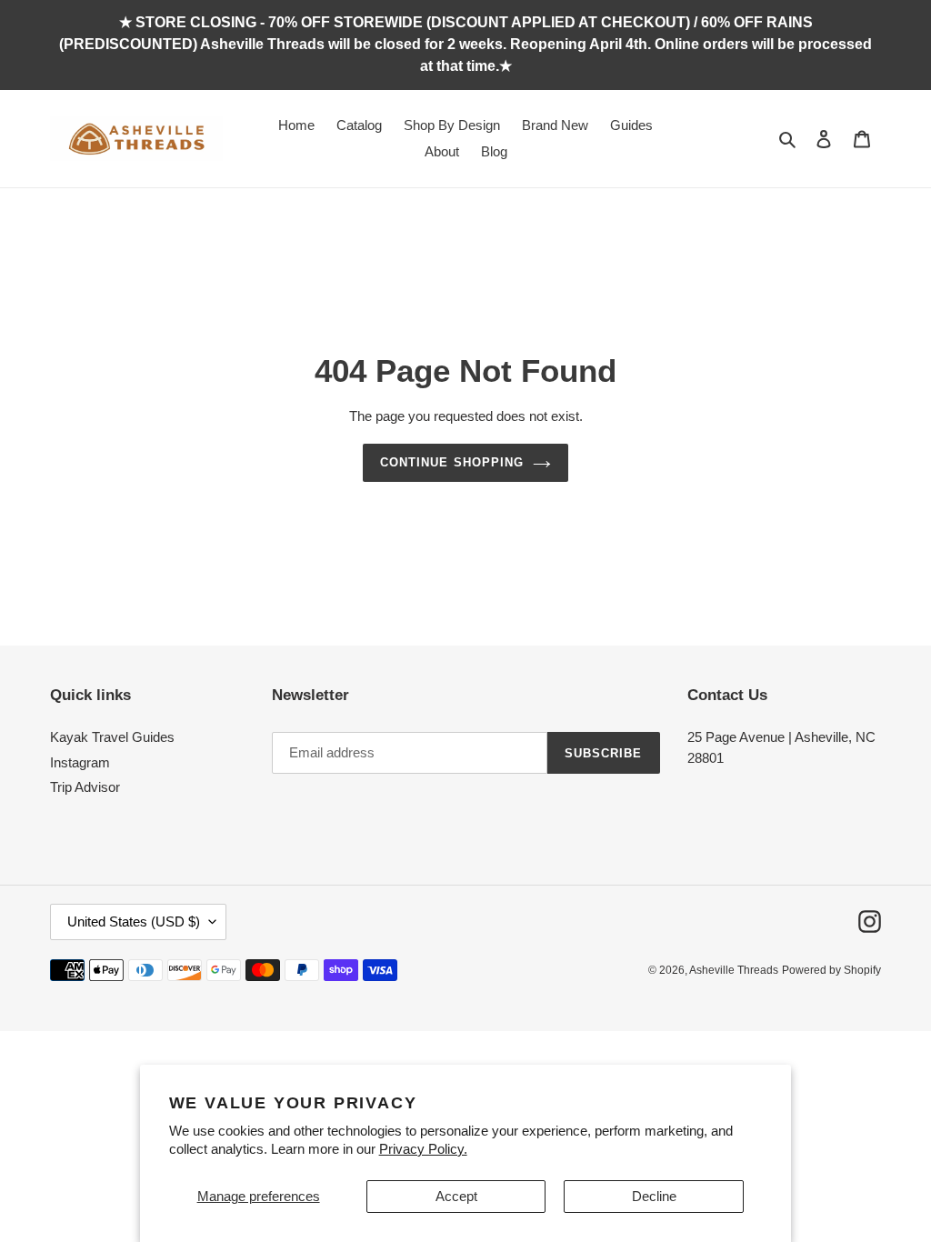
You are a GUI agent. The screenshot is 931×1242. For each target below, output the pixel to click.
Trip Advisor (85, 787)
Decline (654, 1196)
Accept (456, 1196)
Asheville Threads (733, 970)
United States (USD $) (133, 921)
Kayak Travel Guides (112, 737)
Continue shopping (452, 462)
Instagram (80, 762)
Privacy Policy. (423, 1149)
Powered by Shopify (831, 970)
